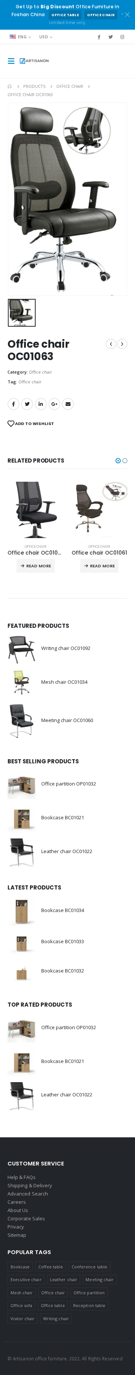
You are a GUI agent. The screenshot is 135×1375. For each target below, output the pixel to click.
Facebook (14, 404)
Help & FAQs (22, 1177)
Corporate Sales (26, 1218)
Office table (65, 14)
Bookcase (20, 1266)
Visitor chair (22, 1318)
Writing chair (56, 1318)
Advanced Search (28, 1193)
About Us (18, 1210)
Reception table (89, 1305)
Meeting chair (100, 1279)
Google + (54, 404)
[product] (36, 510)
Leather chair (63, 1279)
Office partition (89, 1292)
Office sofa (21, 1305)
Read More (38, 566)
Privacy (16, 1226)
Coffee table (50, 1266)
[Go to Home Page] (10, 86)
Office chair (101, 14)
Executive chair (26, 1279)
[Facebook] (99, 37)
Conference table (89, 1266)
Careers (17, 1202)
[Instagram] (122, 37)
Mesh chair (21, 1292)
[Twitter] (111, 37)
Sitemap (17, 1235)
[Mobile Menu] (14, 61)
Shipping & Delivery (30, 1185)
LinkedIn (41, 404)
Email (68, 404)
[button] (118, 460)
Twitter (27, 404)
